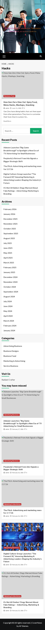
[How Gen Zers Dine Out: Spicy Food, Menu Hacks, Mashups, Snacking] (23, 85)
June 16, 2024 (16, 108)
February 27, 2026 (17, 429)
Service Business (11, 366)
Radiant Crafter (8, 379)
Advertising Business (13, 346)
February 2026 (10, 209)
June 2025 (8, 248)
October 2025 (10, 228)
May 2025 (8, 253)
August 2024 (9, 296)
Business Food (9, 96)
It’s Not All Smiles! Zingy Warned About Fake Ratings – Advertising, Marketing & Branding (21, 191)
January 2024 (9, 330)
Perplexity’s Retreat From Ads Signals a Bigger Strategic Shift (21, 159)
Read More (7, 121)
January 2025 (9, 272)
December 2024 (11, 277)
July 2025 (8, 243)
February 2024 (10, 326)
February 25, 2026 (17, 565)
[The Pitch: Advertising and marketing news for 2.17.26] (23, 493)
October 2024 (10, 287)
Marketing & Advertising (14, 361)
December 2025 (11, 219)
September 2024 (11, 292)
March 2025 (9, 262)
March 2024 (9, 321)
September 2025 (11, 233)
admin (7, 108)
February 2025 (10, 267)
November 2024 (11, 282)
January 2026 (9, 214)
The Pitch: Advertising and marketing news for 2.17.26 (22, 167)
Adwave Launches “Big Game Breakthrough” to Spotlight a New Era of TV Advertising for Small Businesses (21, 150)
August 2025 (9, 238)
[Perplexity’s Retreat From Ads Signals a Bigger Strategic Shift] (23, 450)
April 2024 (8, 316)
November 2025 (11, 224)
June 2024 (8, 306)
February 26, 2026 (17, 473)
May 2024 (8, 311)
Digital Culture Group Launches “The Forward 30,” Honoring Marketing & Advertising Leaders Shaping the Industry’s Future (22, 178)
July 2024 (8, 301)
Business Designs (11, 351)
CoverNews (37, 623)
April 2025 (8, 258)
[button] (4, 56)
